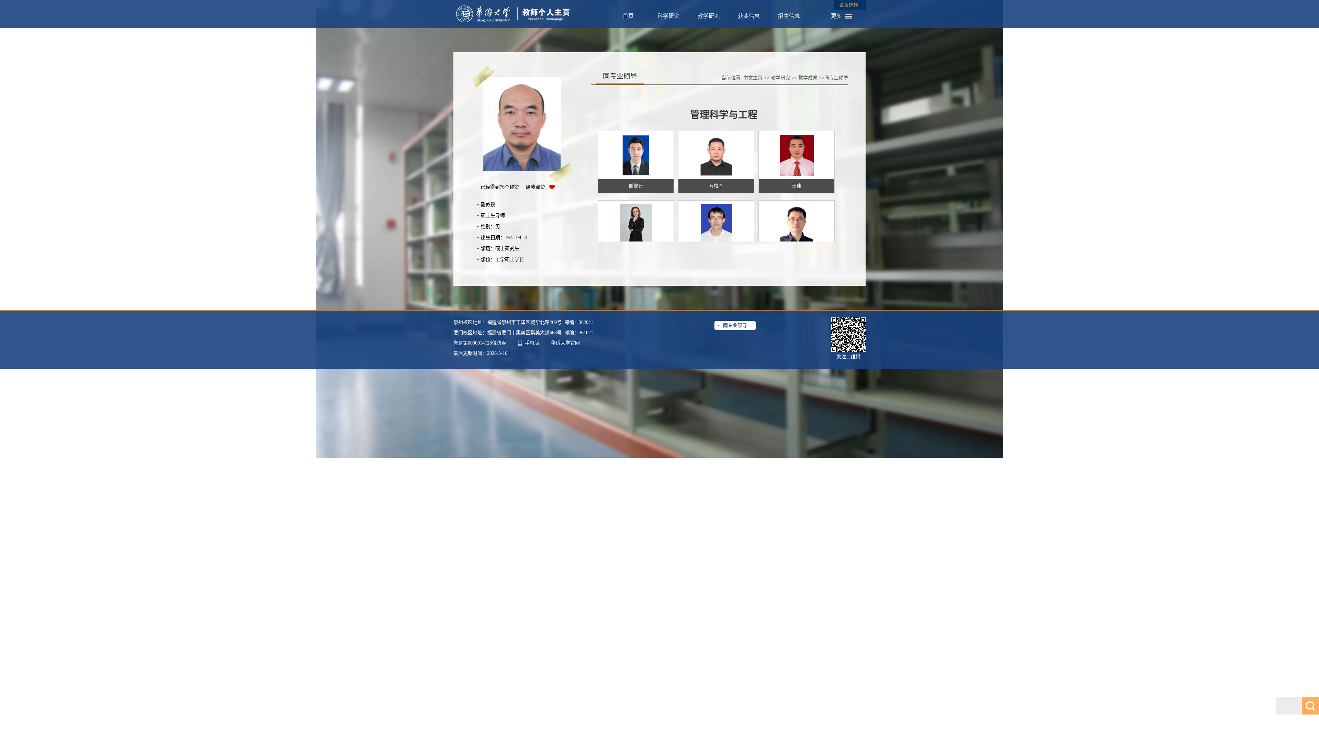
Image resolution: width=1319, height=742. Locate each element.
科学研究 (668, 16)
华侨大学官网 (565, 343)
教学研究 (709, 16)
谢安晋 (636, 186)
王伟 (796, 186)
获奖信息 (749, 16)
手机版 (532, 343)
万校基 (716, 186)
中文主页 (753, 77)
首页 (628, 16)
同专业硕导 (735, 325)
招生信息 (789, 16)
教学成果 (808, 77)
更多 (836, 16)
